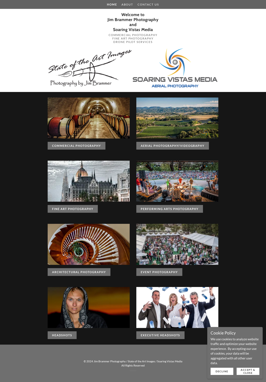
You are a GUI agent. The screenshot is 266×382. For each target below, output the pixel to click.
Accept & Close (248, 371)
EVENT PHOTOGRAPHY (159, 272)
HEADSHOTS (62, 335)
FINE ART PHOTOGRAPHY (72, 209)
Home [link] (112, 4)
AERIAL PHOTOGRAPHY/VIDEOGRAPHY (172, 145)
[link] (133, 30)
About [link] (127, 4)
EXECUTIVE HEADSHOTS (160, 335)
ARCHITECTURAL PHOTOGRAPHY (79, 272)
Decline (222, 371)
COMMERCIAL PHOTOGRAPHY (76, 145)
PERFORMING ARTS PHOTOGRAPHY (170, 209)
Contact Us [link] (148, 4)
